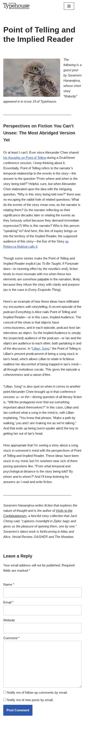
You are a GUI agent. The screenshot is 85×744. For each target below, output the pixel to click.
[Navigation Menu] (69, 6)
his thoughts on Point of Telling (24, 157)
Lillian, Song (40, 348)
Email (8, 602)
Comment (11, 638)
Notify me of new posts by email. (30, 700)
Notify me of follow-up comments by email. (37, 692)
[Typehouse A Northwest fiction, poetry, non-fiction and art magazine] (16, 6)
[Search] (78, 6)
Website (9, 620)
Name (8, 584)
